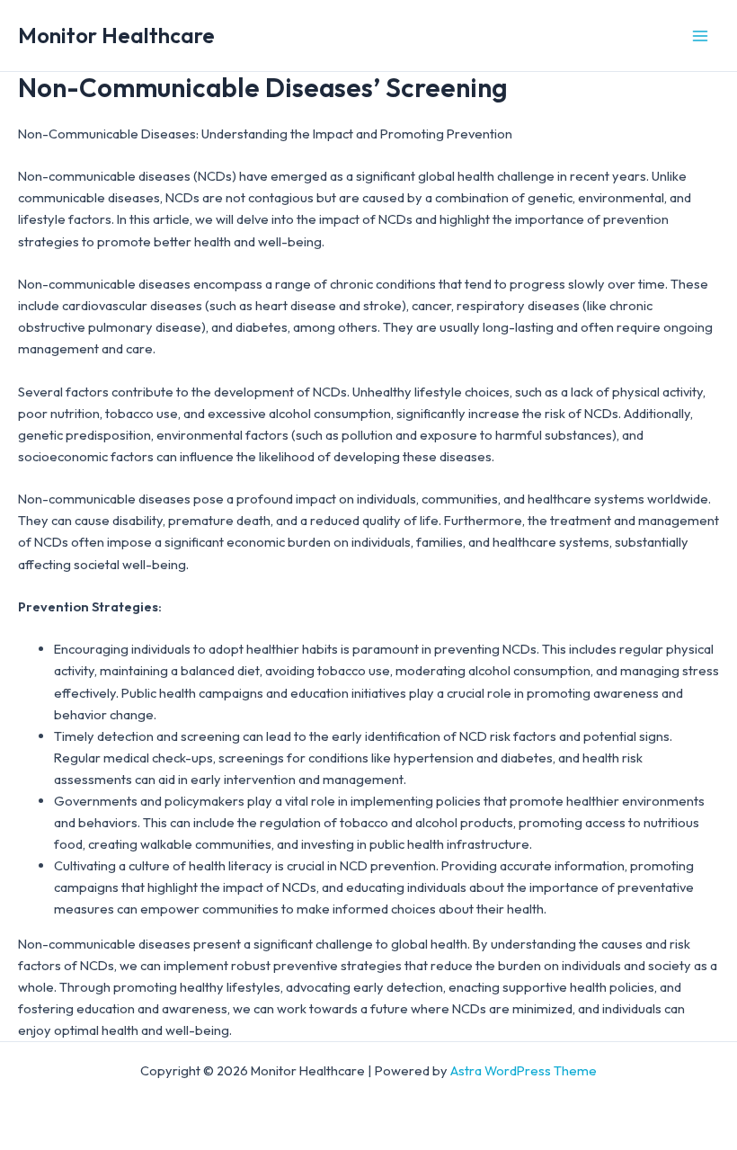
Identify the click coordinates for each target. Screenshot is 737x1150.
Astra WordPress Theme (523, 1070)
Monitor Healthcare (116, 35)
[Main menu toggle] (700, 36)
